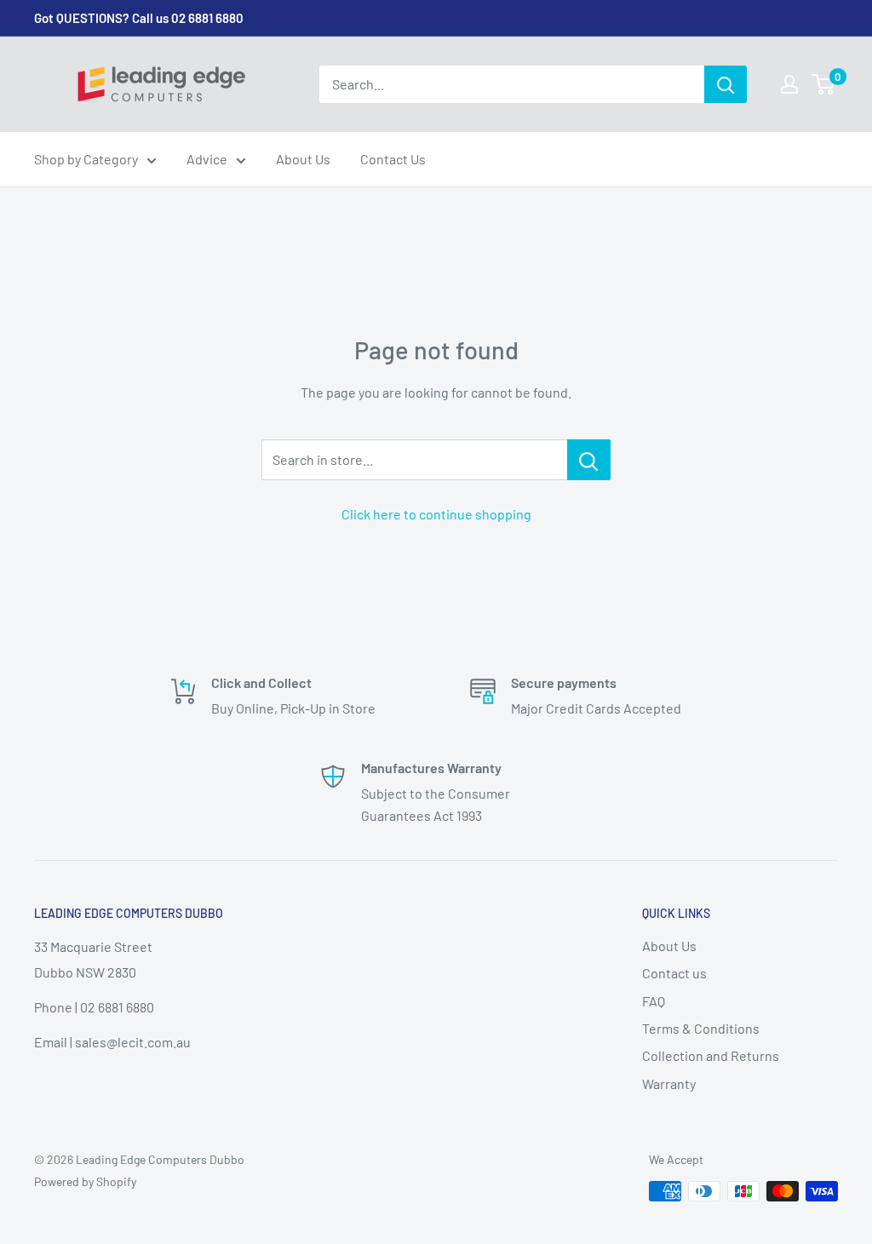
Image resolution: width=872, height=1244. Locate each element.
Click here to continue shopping (436, 514)
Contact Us (393, 159)
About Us (303, 159)
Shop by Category (86, 159)
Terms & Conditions (701, 1028)
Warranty (669, 1083)
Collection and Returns (710, 1055)
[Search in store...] (589, 459)
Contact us (674, 973)
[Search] (725, 84)
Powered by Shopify (85, 1181)
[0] (824, 84)
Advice (206, 159)
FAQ (653, 1001)
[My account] (789, 84)
